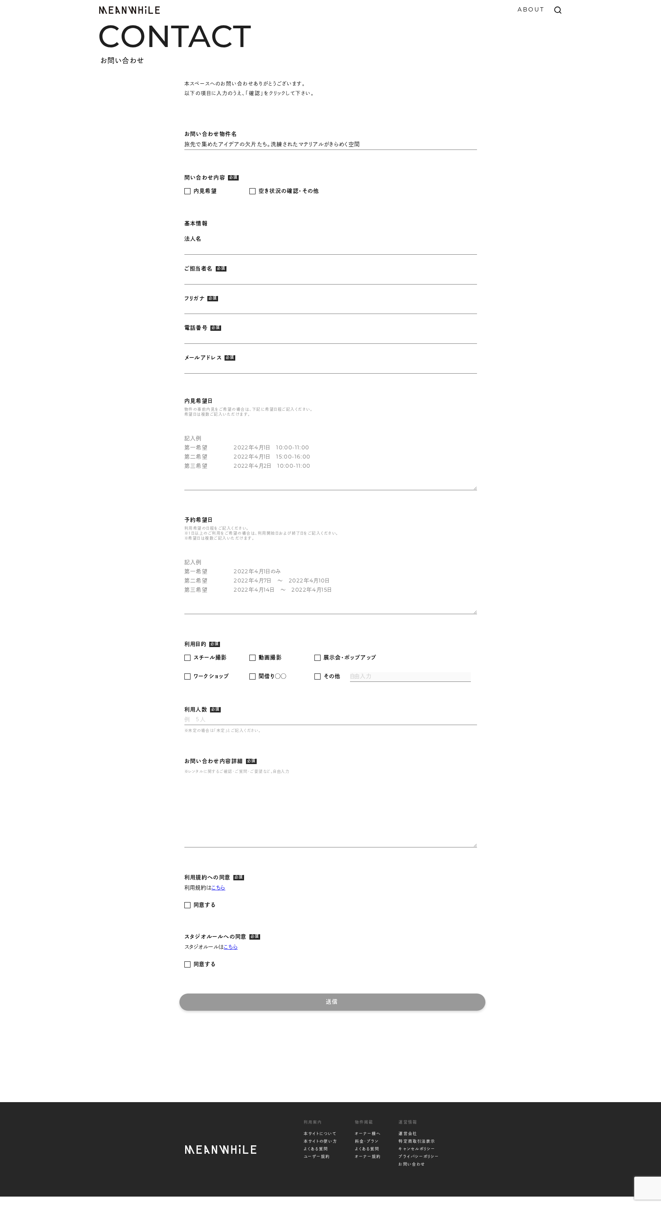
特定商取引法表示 (417, 1142)
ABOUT (531, 10)
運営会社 (408, 1134)
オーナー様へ (368, 1134)
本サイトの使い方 (320, 1142)
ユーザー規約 (317, 1157)
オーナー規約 (368, 1157)
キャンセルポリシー (417, 1149)
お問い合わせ (412, 1165)
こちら (218, 888)
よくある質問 (316, 1149)
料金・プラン (367, 1142)
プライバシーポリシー (419, 1157)
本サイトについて (320, 1134)
